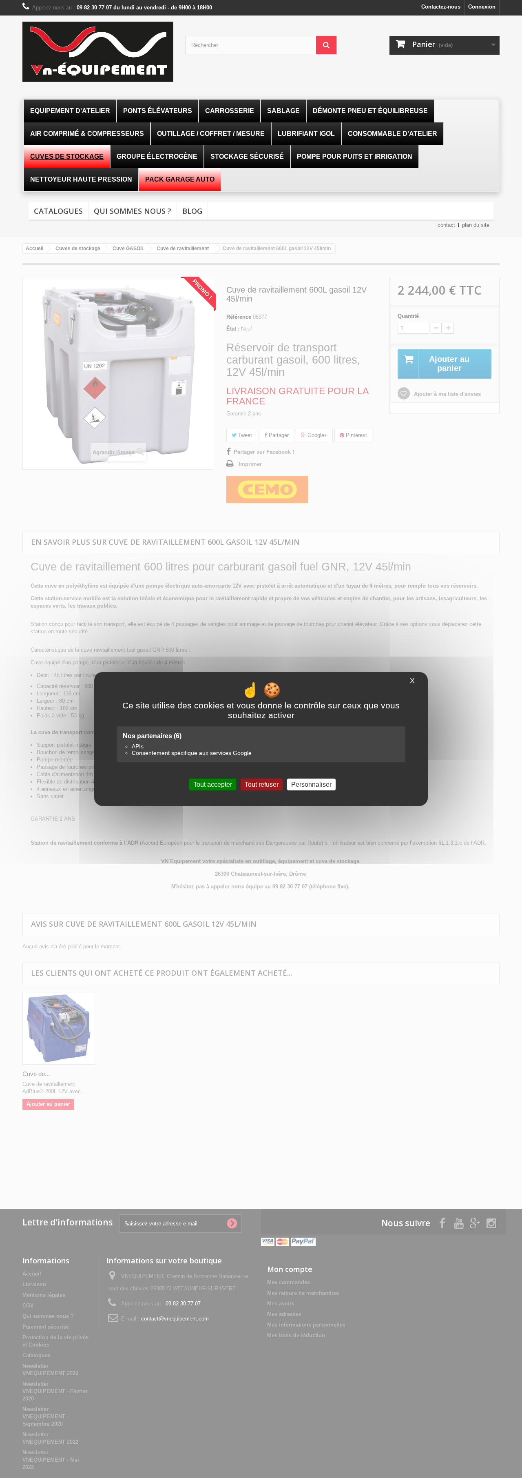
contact (446, 225)
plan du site (475, 225)
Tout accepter (212, 784)
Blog (192, 211)
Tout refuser (262, 784)
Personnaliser (311, 784)
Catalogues (58, 211)
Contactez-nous (440, 7)
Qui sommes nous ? (132, 211)
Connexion (481, 7)
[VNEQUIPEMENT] (97, 52)
